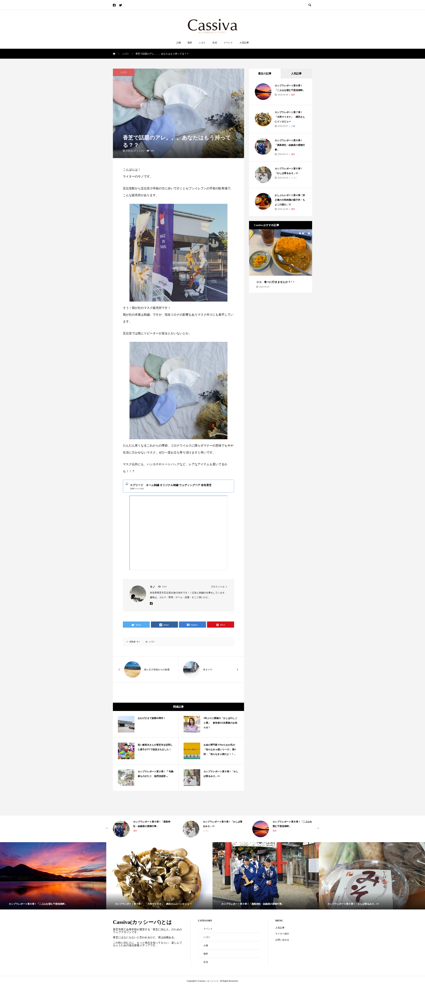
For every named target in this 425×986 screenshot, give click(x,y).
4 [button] (309, 233)
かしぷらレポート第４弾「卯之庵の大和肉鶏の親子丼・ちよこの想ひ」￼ (290, 200)
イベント (228, 42)
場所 (189, 42)
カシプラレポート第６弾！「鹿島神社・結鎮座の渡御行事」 (290, 145)
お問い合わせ (282, 939)
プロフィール (218, 587)
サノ (138, 642)
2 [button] (303, 233)
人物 (178, 42)
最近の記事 (264, 73)
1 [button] (300, 233)
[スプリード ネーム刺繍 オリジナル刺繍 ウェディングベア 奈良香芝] (178, 486)
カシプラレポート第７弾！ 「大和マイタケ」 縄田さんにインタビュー (290, 117)
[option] (280, 261)
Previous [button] (107, 827)
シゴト (202, 42)
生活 (214, 42)
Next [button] (318, 827)
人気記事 (244, 42)
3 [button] (306, 233)
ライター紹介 (282, 933)
